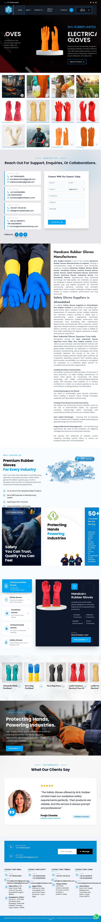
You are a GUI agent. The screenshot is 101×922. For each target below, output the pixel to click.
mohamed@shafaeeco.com (22, 197)
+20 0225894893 (38, 878)
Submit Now (55, 222)
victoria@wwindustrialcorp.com (24, 226)
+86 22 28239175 (85, 876)
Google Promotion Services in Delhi (67, 918)
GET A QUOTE (82, 10)
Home (20, 10)
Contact (63, 10)
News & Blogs (50, 10)
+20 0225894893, (17, 192)
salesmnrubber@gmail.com (22, 182)
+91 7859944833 (13, 2)
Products (38, 10)
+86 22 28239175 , (18, 221)
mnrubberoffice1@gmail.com (23, 179)
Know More (13, 748)
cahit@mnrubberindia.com (22, 210)
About (28, 10)
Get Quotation (80, 640)
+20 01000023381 (14, 195)
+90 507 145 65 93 (18, 208)
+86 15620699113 (14, 223)
